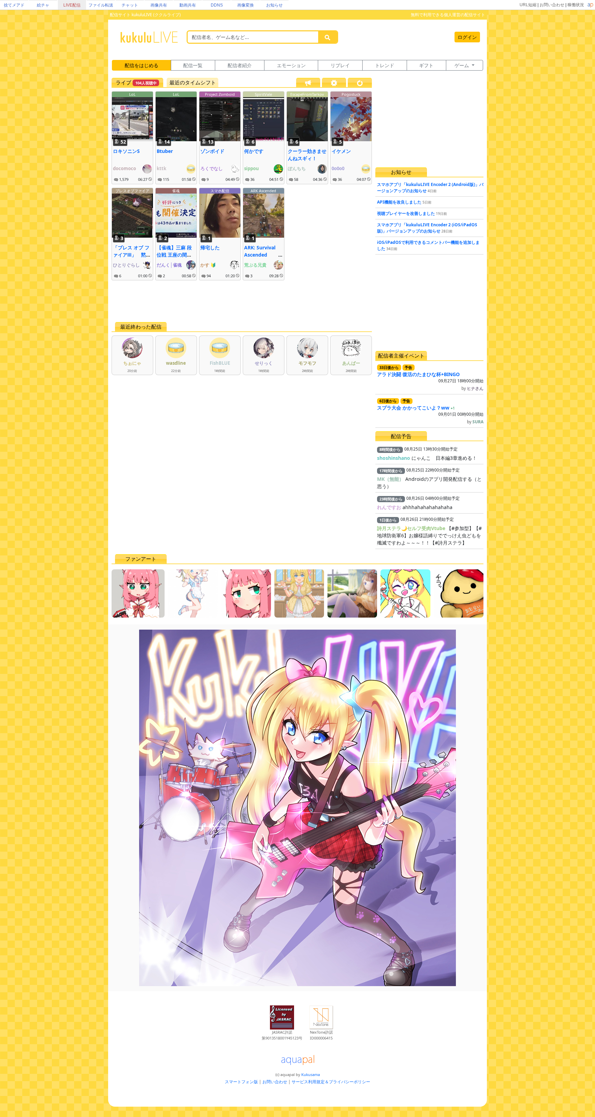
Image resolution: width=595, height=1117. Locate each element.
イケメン (341, 151)
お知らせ (274, 5)
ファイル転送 (100, 5)
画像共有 (158, 5)
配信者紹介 (240, 65)
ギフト (426, 65)
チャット (130, 5)
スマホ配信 (219, 190)
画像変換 (245, 5)
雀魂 (176, 190)
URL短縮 (528, 4)
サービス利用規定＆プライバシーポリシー (331, 1082)
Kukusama (310, 1074)
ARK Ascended (263, 190)
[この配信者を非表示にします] (150, 179)
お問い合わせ (552, 4)
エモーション (291, 65)
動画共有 (187, 5)
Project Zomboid (220, 94)
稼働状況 (575, 4)
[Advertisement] (242, 301)
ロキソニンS (126, 151)
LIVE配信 (72, 5)
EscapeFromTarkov (307, 94)
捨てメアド (14, 5)
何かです (253, 151)
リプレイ (340, 65)
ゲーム (462, 65)
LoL (132, 94)
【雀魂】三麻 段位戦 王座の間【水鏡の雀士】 (174, 254)
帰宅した (210, 247)
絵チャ (43, 5)
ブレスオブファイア (132, 190)
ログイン (467, 37)
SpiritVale (263, 94)
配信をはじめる (141, 65)
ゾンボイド (212, 151)
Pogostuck (351, 94)
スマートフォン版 (241, 1082)
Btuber (165, 151)
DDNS (217, 5)
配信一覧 (192, 65)
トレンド (384, 65)
